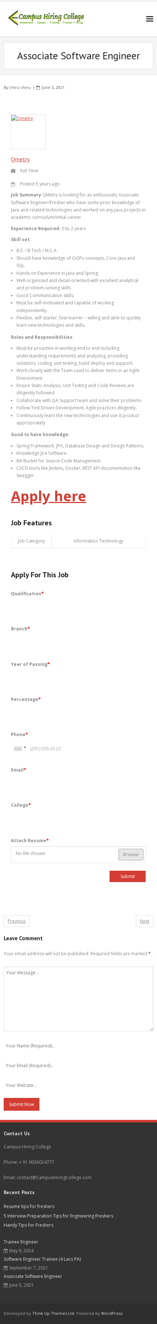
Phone (19, 734)
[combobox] (19, 749)
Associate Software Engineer (33, 1276)
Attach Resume (30, 840)
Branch (20, 629)
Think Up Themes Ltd (53, 1313)
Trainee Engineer (21, 1242)
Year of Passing (30, 664)
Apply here (48, 495)
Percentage (26, 699)
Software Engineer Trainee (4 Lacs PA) (42, 1259)
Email (18, 770)
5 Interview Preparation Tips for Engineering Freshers (58, 1216)
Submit (127, 876)
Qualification (27, 593)
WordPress (111, 1313)
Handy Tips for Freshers (28, 1225)
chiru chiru (20, 87)
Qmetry (20, 159)
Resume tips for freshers (29, 1206)
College (21, 805)
